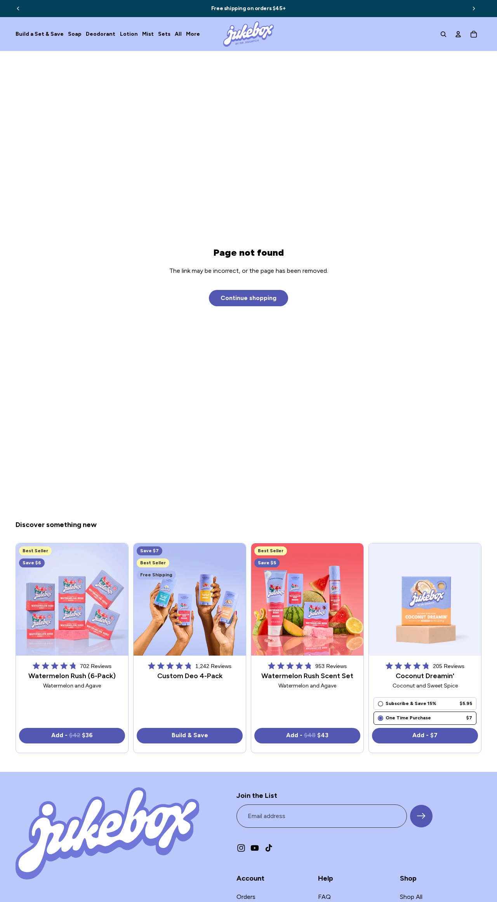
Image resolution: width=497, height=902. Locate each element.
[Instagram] (241, 848)
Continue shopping (248, 298)
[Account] (458, 34)
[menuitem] (193, 34)
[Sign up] (421, 816)
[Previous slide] (18, 8)
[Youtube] (254, 848)
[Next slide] (473, 8)
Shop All (411, 896)
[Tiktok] (268, 848)
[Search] (443, 34)
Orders (245, 896)
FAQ (324, 896)
